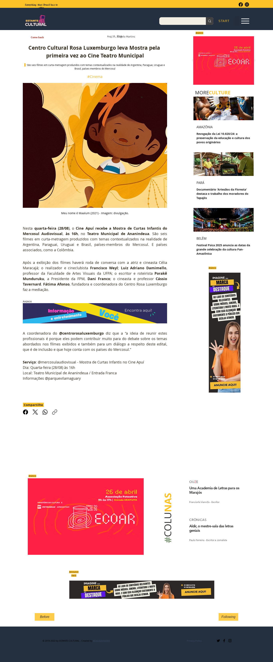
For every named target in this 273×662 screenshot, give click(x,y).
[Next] (254, 61)
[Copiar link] (54, 412)
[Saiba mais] (222, 60)
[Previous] (192, 61)
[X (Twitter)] (35, 412)
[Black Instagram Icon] (230, 641)
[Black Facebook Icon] (224, 641)
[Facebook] (241, 4)
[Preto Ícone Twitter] (218, 641)
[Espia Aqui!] (245, 21)
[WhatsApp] (45, 412)
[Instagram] (247, 4)
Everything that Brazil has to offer (41, 6)
